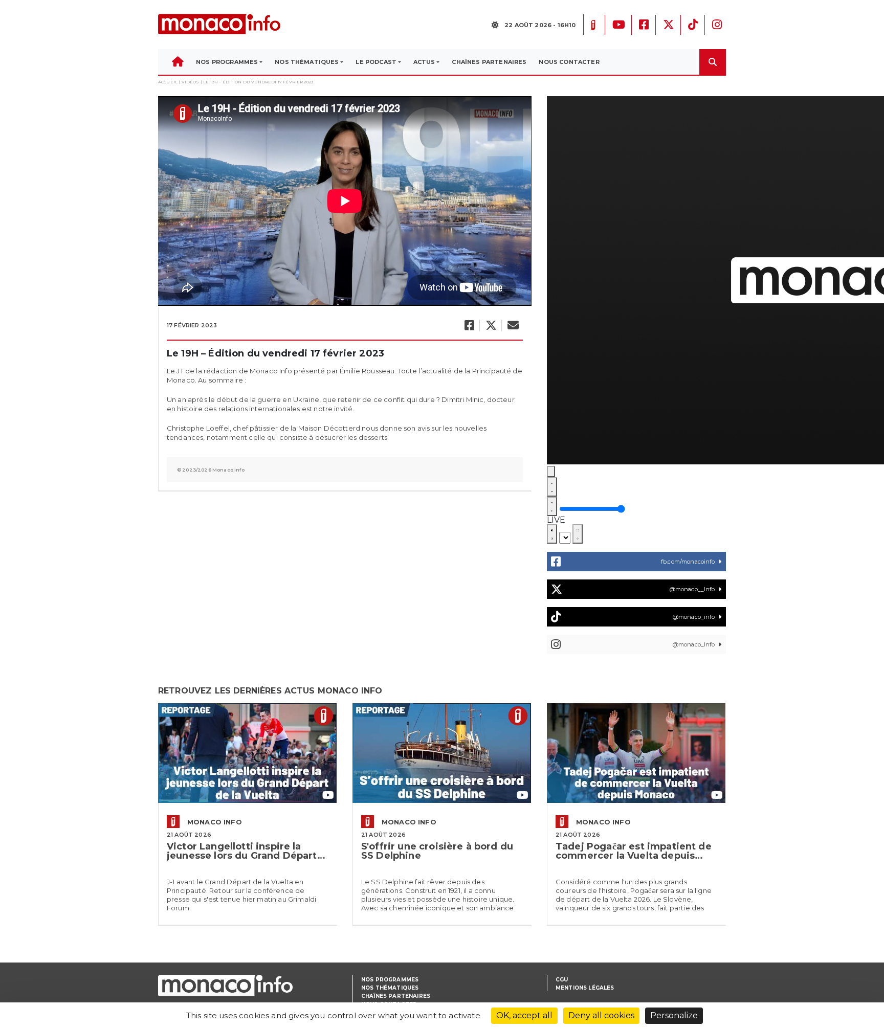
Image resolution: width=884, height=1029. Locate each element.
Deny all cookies (601, 1015)
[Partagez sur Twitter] (490, 325)
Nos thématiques (389, 988)
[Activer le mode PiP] (552, 534)
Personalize (674, 1015)
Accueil (168, 81)
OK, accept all (524, 1015)
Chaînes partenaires (395, 996)
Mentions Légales (585, 988)
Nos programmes (389, 979)
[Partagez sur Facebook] (468, 325)
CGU (562, 979)
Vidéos (191, 81)
